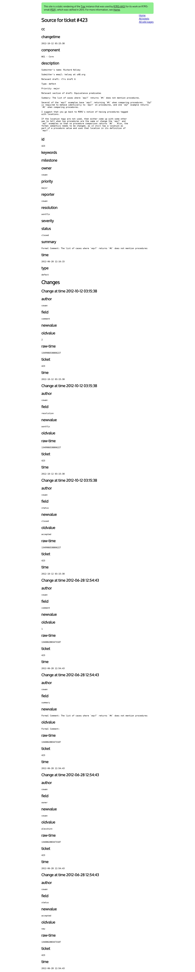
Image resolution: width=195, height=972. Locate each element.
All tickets (144, 18)
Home (116, 9)
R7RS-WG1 (119, 6)
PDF (53, 9)
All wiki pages (146, 22)
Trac (83, 6)
